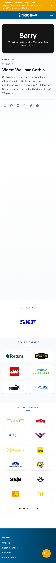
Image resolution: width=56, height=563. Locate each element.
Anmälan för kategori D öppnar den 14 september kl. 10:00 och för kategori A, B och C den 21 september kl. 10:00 (24, 5)
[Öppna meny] (52, 15)
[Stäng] (51, 5)
